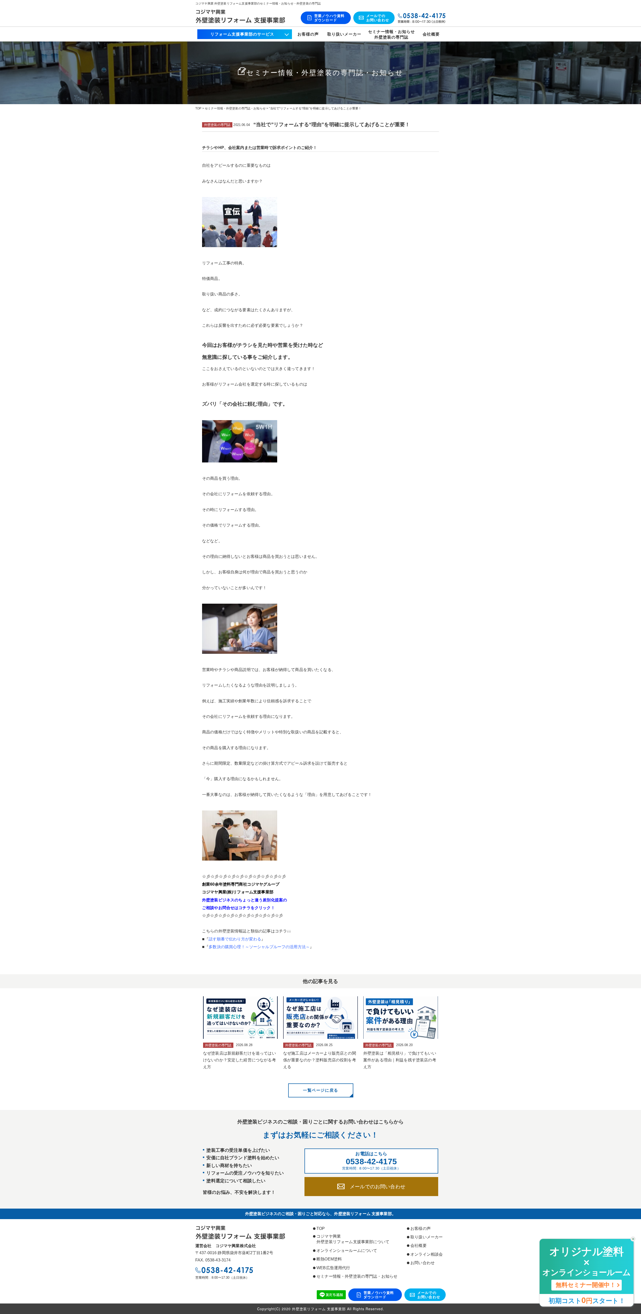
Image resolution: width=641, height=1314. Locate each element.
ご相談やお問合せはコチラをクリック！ (238, 908)
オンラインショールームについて (346, 1250)
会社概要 (431, 34)
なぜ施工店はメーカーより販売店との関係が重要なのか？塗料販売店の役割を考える (319, 1060)
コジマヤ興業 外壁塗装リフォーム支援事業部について (352, 1239)
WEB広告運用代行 (333, 1268)
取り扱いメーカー (344, 34)
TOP (320, 1228)
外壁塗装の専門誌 (217, 125)
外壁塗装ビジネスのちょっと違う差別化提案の (244, 900)
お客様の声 (308, 34)
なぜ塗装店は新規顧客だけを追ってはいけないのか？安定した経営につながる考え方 (239, 1060)
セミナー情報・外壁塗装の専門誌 (391, 34)
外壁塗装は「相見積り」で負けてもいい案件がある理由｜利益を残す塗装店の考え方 (399, 1060)
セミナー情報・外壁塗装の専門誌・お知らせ (356, 1276)
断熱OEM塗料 (329, 1259)
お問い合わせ (422, 1263)
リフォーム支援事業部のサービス (242, 34)
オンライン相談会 (426, 1254)
